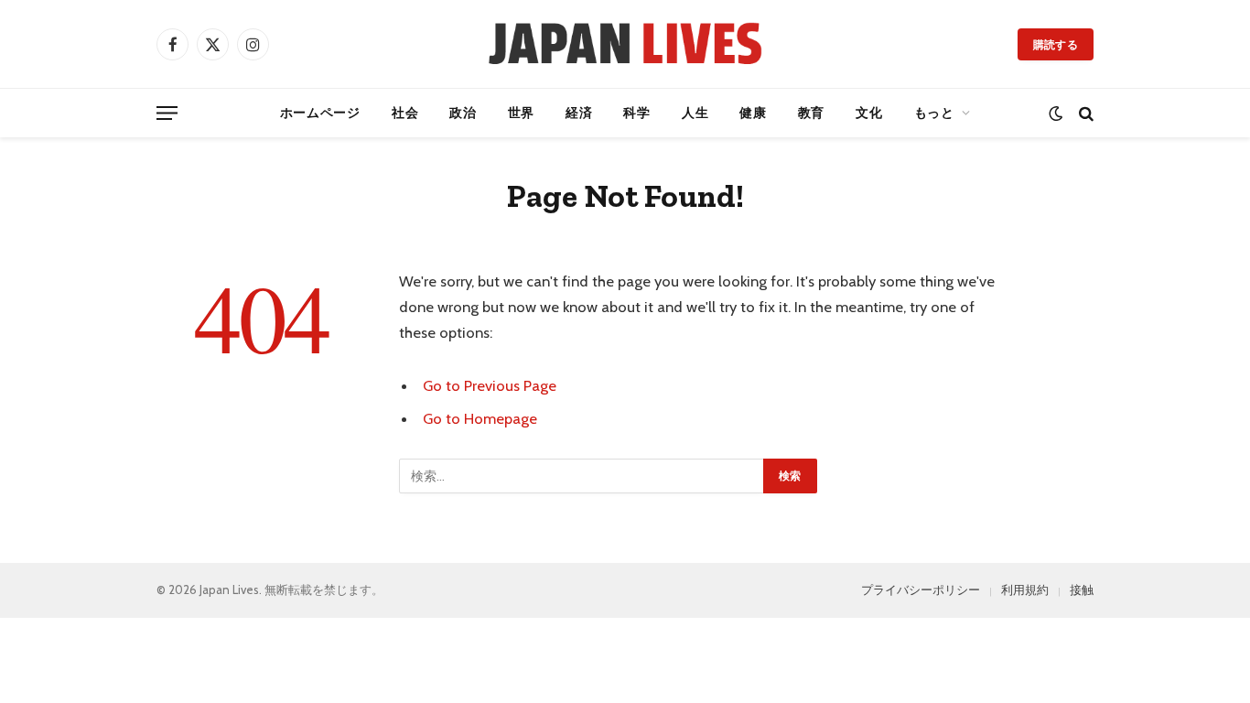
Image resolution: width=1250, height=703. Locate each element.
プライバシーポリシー (920, 589)
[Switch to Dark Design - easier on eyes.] (1055, 113)
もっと (934, 112)
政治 (462, 112)
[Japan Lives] (625, 44)
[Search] (1084, 113)
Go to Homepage (480, 418)
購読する (1055, 44)
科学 (636, 112)
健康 (752, 112)
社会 (405, 112)
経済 (579, 112)
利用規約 (1025, 589)
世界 (521, 112)
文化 (869, 112)
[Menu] (167, 113)
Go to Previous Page (489, 385)
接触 (1082, 589)
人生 (695, 112)
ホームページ (320, 112)
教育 (811, 112)
